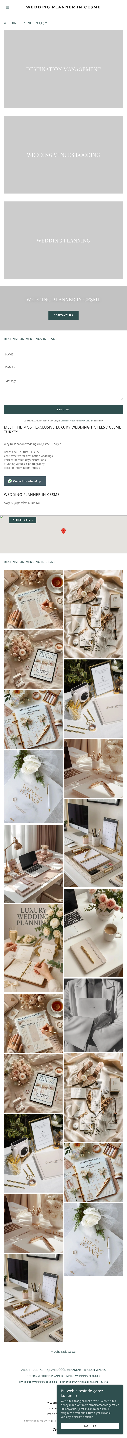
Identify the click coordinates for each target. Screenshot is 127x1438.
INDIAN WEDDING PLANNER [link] (83, 1376)
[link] (63, 7)
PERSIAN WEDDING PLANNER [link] (45, 1376)
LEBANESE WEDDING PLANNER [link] (38, 1382)
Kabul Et (90, 1426)
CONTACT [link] (39, 1370)
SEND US (63, 409)
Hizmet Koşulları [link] (85, 420)
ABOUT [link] (25, 1370)
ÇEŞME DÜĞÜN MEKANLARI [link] (64, 1370)
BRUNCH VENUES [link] (95, 1370)
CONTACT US (63, 315)
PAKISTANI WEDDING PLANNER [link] (79, 1382)
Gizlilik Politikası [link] (68, 420)
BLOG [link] (104, 1382)
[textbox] (63, 354)
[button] (13, 7)
